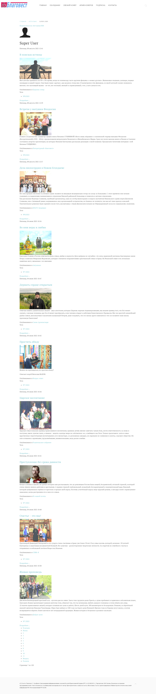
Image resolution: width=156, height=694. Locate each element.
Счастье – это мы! (30, 515)
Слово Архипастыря (40, 322)
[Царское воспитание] (35, 415)
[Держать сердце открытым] (35, 298)
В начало (26, 628)
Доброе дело (38, 615)
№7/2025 (26, 272)
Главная (42, 5)
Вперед (26, 658)
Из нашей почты (39, 496)
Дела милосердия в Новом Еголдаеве (42, 167)
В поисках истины (31, 54)
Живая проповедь (31, 572)
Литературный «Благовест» (43, 148)
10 (24, 653)
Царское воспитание (32, 398)
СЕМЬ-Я (36, 552)
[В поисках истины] (35, 68)
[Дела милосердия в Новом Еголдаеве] (35, 181)
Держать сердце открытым (36, 284)
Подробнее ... (25, 100)
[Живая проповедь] (35, 587)
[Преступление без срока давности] (35, 474)
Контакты (112, 5)
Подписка (100, 5)
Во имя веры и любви (33, 227)
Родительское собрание (42, 442)
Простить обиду (29, 341)
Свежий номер (69, 5)
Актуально (33, 21)
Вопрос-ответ (38, 378)
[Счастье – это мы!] (35, 530)
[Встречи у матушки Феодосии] (35, 124)
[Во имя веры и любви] (35, 242)
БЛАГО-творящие (39, 208)
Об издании (55, 5)
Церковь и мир (38, 90)
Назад (25, 630)
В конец (26, 661)
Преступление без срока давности (40, 462)
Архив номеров (86, 5)
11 (24, 656)
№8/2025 (26, 96)
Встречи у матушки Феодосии (38, 109)
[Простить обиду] (35, 357)
